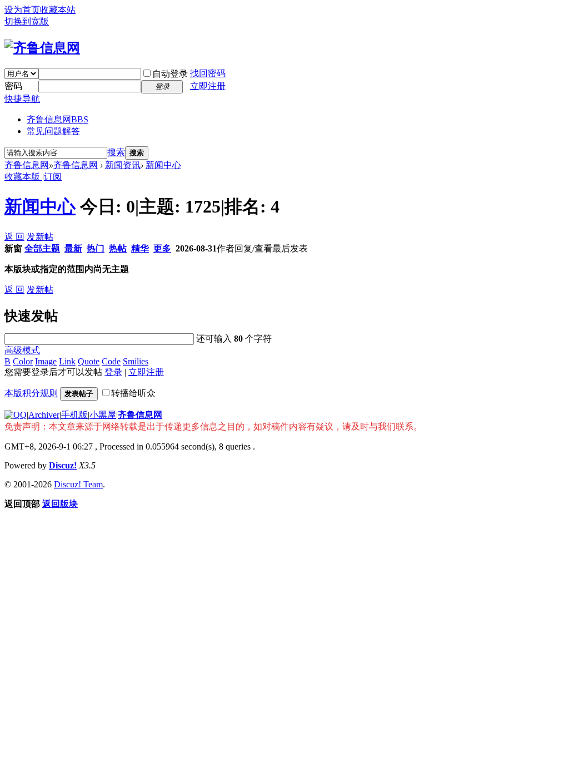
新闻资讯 (123, 165)
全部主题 (42, 248)
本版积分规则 (31, 393)
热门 (95, 248)
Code (111, 361)
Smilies (135, 361)
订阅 (53, 176)
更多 (162, 248)
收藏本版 (23, 176)
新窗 (13, 248)
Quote (88, 361)
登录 (113, 372)
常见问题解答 (53, 131)
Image (46, 361)
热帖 (118, 248)
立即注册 (208, 86)
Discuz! (63, 465)
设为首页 (22, 9)
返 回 (14, 236)
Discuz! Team (78, 484)
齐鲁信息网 (57, 119)
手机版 (74, 415)
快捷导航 (22, 98)
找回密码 (208, 73)
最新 (73, 248)
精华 (140, 248)
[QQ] (15, 415)
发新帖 (40, 236)
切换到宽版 (26, 21)
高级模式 (22, 350)
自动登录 (170, 73)
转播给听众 (133, 393)
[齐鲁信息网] (42, 48)
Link (67, 361)
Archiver (43, 415)
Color (23, 361)
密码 (13, 86)
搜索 (116, 152)
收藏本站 (58, 9)
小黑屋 (102, 415)
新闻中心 (163, 165)
